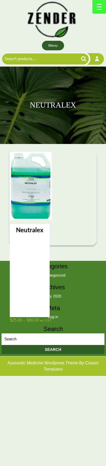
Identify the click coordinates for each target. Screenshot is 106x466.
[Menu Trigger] (99, 7)
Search (78, 59)
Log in (53, 317)
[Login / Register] (97, 58)
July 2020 (53, 296)
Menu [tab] (53, 45)
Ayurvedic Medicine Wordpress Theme (43, 363)
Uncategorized (53, 275)
